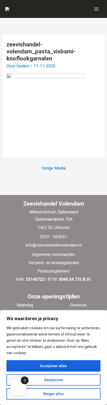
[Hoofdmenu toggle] (96, 8)
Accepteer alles (53, 366)
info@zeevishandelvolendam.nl (54, 245)
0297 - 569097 (53, 236)
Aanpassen (53, 380)
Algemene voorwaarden (53, 254)
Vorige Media (53, 168)
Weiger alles (53, 394)
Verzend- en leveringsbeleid (53, 262)
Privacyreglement (53, 271)
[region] (53, 357)
